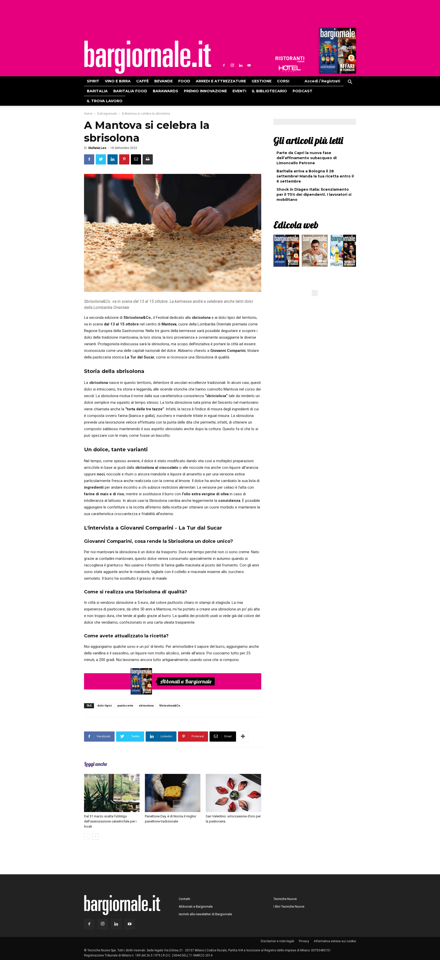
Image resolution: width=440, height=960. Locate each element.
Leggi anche (95, 764)
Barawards (165, 91)
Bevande (163, 81)
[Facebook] (224, 65)
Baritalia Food (130, 91)
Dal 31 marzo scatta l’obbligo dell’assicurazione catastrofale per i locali (110, 821)
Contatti (184, 899)
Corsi (283, 81)
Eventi (239, 91)
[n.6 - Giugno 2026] (314, 252)
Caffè (142, 81)
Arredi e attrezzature (221, 81)
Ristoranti (289, 59)
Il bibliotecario (269, 91)
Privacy (304, 941)
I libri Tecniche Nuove (288, 906)
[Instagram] (232, 65)
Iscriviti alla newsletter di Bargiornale (205, 914)
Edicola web (295, 224)
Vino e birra (118, 81)
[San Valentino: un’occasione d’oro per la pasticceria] (233, 793)
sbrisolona (146, 705)
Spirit (93, 81)
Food (184, 81)
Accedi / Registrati (322, 81)
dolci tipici (104, 705)
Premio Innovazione (205, 91)
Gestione (261, 81)
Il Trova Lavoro (104, 101)
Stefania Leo (97, 148)
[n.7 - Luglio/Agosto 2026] (337, 52)
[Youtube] (249, 65)
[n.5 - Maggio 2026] (343, 252)
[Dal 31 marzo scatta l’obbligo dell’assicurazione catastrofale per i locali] (112, 793)
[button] (350, 82)
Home (88, 113)
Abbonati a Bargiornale (186, 681)
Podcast (302, 91)
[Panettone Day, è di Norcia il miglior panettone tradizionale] (172, 793)
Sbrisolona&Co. (170, 705)
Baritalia (97, 91)
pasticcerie (125, 705)
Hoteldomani (289, 68)
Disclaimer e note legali (277, 941)
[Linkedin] (240, 65)
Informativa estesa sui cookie (335, 941)
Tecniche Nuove (285, 899)
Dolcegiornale (107, 113)
